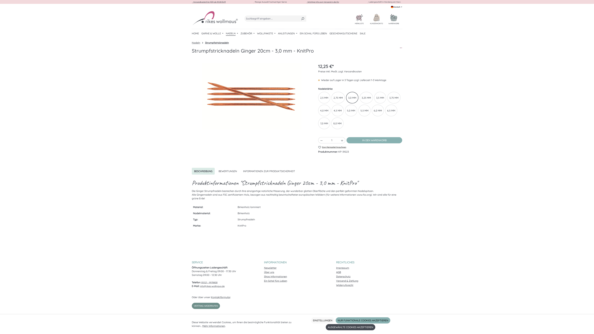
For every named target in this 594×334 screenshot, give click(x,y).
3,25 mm (366, 97)
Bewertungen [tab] (228, 171)
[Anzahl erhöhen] (342, 140)
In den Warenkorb (374, 140)
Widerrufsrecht (344, 285)
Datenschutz (343, 276)
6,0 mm (378, 110)
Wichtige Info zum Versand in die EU (323, 2)
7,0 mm (324, 123)
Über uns (269, 272)
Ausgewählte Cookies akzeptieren (350, 327)
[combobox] (271, 18)
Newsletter (270, 267)
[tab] (203, 171)
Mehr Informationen (213, 326)
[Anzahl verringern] (321, 140)
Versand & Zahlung (347, 280)
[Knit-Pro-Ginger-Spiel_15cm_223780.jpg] (252, 96)
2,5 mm (324, 97)
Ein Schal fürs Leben (275, 280)
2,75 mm (338, 97)
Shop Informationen (275, 276)
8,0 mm (337, 123)
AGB (338, 272)
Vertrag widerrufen (206, 305)
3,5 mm (380, 97)
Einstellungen (322, 320)
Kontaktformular (220, 297)
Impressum (342, 267)
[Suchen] (302, 18)
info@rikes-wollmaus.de (212, 286)
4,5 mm (338, 110)
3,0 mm (352, 97)
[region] (252, 96)
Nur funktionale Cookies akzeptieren (363, 320)
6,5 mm (391, 110)
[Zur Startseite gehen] (215, 18)
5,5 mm (364, 110)
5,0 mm (351, 110)
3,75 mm (393, 97)
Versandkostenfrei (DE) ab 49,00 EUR (209, 2)
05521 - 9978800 (209, 282)
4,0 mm (324, 110)
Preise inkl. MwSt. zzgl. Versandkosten (340, 71)
